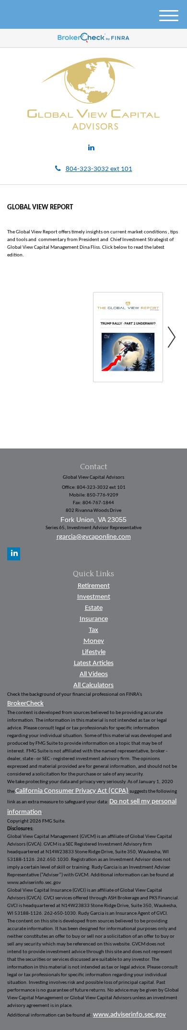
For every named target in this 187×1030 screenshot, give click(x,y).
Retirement (94, 586)
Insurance (94, 619)
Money (93, 641)
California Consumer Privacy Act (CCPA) (72, 791)
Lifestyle (93, 652)
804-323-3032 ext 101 (99, 169)
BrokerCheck (25, 703)
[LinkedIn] (91, 149)
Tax (93, 630)
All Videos (94, 674)
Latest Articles (94, 663)
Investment (93, 597)
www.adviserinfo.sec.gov (129, 1014)
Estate (94, 608)
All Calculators (93, 685)
